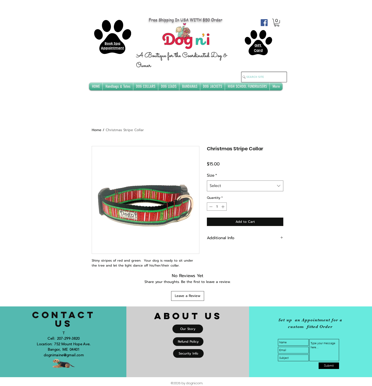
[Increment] (223, 207)
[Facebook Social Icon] (264, 22)
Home (96, 130)
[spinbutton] (216, 207)
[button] (276, 23)
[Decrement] (210, 207)
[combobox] (245, 185)
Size (212, 175)
